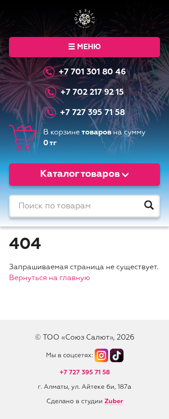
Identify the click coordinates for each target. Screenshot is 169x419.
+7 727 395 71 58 (92, 113)
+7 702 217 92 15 (92, 92)
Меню (89, 47)
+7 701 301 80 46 (92, 72)
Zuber (114, 401)
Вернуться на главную (49, 278)
